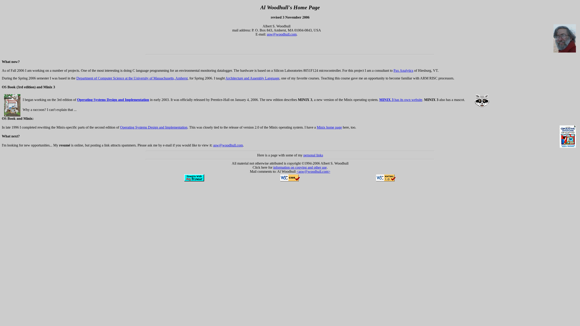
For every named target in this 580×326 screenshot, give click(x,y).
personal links (313, 155)
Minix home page (329, 127)
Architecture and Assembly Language (252, 78)
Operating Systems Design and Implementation (153, 127)
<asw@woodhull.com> (313, 171)
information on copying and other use (300, 167)
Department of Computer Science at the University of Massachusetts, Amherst (132, 78)
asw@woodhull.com (282, 34)
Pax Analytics (403, 70)
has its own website (400, 100)
